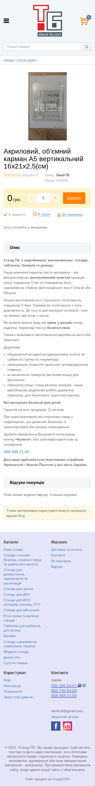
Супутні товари (26, 60)
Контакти (58, 555)
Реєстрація (12, 686)
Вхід (21, 516)
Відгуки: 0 (30, 175)
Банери (10, 636)
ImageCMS (61, 779)
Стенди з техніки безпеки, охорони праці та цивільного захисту (22, 559)
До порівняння (72, 214)
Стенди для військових (22, 610)
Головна (9, 60)
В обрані (44, 214)
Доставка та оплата (66, 549)
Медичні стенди (16, 652)
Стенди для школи (18, 589)
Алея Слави (13, 549)
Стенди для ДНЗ (17, 594)
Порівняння (13, 691)
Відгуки (56, 567)
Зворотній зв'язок (64, 717)
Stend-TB (62, 175)
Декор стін (12, 657)
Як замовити (61, 561)
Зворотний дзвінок (18, 697)
